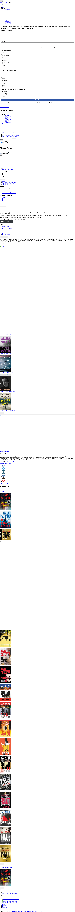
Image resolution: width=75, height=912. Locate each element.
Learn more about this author (5, 463)
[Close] (1, 155)
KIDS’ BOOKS (8, 16)
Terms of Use (14, 911)
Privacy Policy (20, 911)
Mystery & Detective (10, 228)
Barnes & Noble (5, 198)
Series (6, 12)
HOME (3, 904)
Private (3, 233)
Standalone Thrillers (8, 13)
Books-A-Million (5, 199)
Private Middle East (6, 234)
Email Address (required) (6, 30)
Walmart (3, 203)
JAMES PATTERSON (4, 2)
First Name (3, 36)
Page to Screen (7, 14)
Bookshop (4, 200)
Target (3, 202)
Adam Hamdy (4, 484)
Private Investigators (18, 228)
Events (3, 18)
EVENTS (4, 906)
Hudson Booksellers (6, 201)
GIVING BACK (8, 22)
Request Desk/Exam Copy (6, 221)
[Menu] (1, 1)
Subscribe (37, 99)
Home (3, 7)
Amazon (4, 197)
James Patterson (5, 451)
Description (2, 206)
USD (3, 142)
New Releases (7, 9)
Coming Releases (8, 10)
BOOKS (4, 905)
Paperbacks (7, 11)
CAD (7, 142)
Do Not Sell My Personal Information (35, 911)
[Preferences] (1, 140)
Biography (7, 20)
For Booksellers (8, 21)
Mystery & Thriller (5, 226)
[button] (8, 153)
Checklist (6, 15)
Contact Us (26, 911)
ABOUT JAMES (5, 907)
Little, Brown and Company (7, 169)
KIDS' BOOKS (3, 909)
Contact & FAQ (8, 23)
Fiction (3, 228)
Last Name (3, 41)
